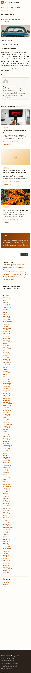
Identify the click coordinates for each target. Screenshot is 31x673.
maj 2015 (5, 515)
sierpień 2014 (6, 531)
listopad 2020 (6, 402)
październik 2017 (7, 465)
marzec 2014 (6, 539)
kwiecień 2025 (6, 311)
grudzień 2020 (6, 400)
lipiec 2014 (5, 532)
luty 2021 (5, 397)
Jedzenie (5, 584)
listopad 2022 (6, 361)
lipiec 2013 (5, 553)
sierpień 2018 (6, 448)
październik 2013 (7, 548)
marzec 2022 (6, 374)
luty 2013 (5, 562)
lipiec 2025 (5, 306)
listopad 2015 (6, 505)
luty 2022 (5, 376)
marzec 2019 (6, 436)
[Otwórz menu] (28, 2)
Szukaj (4, 252)
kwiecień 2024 (6, 331)
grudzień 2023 (6, 338)
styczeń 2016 (6, 502)
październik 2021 (7, 383)
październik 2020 (7, 404)
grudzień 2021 (6, 379)
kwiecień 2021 (6, 393)
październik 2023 (7, 342)
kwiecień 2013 (6, 558)
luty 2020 (5, 417)
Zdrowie (5, 588)
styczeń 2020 (6, 419)
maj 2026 (5, 300)
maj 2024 (5, 330)
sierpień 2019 (6, 428)
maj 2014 (5, 536)
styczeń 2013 (6, 563)
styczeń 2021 (6, 398)
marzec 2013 (6, 560)
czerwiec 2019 (7, 431)
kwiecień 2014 (6, 538)
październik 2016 (7, 486)
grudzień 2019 (6, 421)
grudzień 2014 (6, 524)
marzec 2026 (6, 302)
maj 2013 (5, 557)
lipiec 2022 (5, 367)
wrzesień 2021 (6, 385)
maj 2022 (5, 371)
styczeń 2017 (6, 481)
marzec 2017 (6, 477)
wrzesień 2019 (6, 426)
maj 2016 (5, 495)
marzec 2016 (6, 498)
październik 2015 (7, 507)
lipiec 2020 (6, 409)
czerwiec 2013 (6, 555)
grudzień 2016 (6, 483)
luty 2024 (5, 335)
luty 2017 (5, 479)
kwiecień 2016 (6, 496)
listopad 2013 (6, 546)
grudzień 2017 (6, 462)
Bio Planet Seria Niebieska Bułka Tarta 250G (14, 132)
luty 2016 (5, 500)
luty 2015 (5, 520)
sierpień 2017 (6, 469)
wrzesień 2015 (6, 508)
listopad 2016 (6, 484)
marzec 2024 (6, 333)
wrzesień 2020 (7, 405)
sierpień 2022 (6, 366)
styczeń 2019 (6, 440)
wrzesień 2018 (6, 447)
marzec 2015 (6, 519)
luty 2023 (5, 355)
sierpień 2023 (6, 345)
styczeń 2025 (6, 316)
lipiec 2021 (5, 388)
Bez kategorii (6, 581)
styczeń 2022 (6, 378)
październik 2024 (7, 321)
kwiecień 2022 (6, 373)
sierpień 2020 (6, 407)
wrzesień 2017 (6, 467)
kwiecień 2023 (6, 352)
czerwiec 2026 (7, 299)
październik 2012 (7, 569)
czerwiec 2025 (7, 307)
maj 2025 (5, 309)
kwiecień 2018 (6, 455)
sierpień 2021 (6, 386)
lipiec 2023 (5, 347)
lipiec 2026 (6, 297)
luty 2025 (5, 314)
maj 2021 (5, 391)
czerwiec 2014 (7, 534)
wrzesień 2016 (6, 488)
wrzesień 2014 (7, 529)
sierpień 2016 (6, 490)
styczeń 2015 (6, 522)
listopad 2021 (6, 381)
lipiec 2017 (5, 471)
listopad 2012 (6, 567)
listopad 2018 (6, 443)
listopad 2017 (6, 464)
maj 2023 (5, 350)
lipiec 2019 (5, 429)
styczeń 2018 (6, 460)
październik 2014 (7, 527)
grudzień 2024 (7, 318)
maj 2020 (5, 412)
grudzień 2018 (6, 441)
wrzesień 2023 (7, 343)
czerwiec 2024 (7, 328)
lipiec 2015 (5, 512)
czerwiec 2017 (7, 472)
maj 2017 (5, 474)
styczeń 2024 (6, 336)
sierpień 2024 (6, 324)
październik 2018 (7, 445)
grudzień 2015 (6, 503)
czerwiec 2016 (7, 493)
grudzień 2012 (6, 565)
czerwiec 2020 (7, 410)
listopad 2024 (6, 319)
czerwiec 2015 (6, 514)
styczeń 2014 (6, 543)
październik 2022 (7, 362)
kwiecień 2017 (6, 476)
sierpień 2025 (6, 304)
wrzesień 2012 (6, 570)
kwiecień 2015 (6, 517)
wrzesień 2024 (7, 323)
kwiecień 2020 (6, 414)
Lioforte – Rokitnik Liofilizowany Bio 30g (15, 210)
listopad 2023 (6, 340)
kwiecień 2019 (6, 434)
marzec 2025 (6, 312)
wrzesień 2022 (7, 364)
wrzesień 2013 (6, 550)
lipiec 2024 (6, 326)
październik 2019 (7, 424)
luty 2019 (5, 438)
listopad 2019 (6, 422)
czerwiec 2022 (7, 369)
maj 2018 (5, 453)
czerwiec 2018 (7, 452)
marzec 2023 (6, 354)
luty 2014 (5, 541)
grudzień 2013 (6, 545)
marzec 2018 (6, 457)
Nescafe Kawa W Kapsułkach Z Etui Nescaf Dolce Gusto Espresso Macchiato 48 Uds (15, 172)
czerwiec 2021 (6, 390)
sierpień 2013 (6, 551)
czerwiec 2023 (7, 349)
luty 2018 (5, 459)
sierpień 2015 (6, 510)
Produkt (4, 11)
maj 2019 (5, 433)
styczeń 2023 (6, 357)
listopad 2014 (6, 526)
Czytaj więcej (6, 144)
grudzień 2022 (6, 359)
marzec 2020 (6, 416)
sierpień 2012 (6, 572)
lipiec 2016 (5, 491)
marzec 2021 (6, 395)
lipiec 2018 (5, 450)
